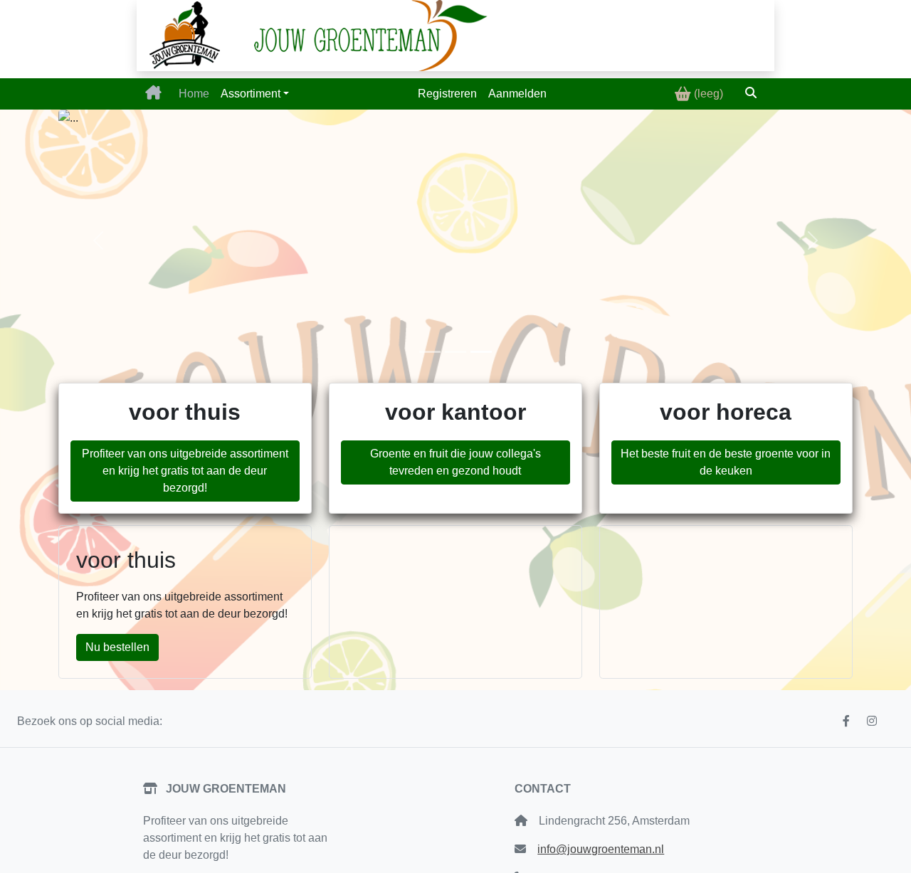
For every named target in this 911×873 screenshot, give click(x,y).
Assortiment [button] (250, 94)
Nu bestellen (117, 647)
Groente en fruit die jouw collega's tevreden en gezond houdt (455, 462)
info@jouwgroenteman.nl (600, 849)
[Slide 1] (430, 352)
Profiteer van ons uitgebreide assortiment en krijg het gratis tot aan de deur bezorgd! (185, 471)
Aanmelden (517, 94)
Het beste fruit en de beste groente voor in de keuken (726, 462)
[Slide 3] (481, 352)
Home (194, 94)
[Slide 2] (455, 352)
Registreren (447, 94)
